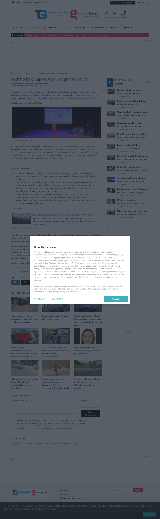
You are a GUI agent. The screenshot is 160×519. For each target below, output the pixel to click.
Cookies (49, 292)
